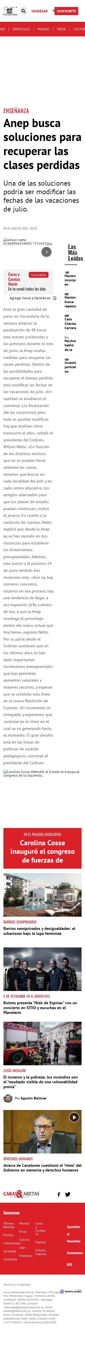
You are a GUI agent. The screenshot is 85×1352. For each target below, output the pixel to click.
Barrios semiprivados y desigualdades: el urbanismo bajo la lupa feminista (39, 931)
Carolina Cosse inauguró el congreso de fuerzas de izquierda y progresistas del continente (42, 864)
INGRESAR (40, 11)
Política (8, 1235)
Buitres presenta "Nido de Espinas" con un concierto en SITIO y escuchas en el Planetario (40, 1007)
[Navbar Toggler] (13, 11)
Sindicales (21, 29)
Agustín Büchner (34, 1098)
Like (22, 1248)
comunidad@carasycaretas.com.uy (24, 1307)
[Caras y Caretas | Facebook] (59, 1194)
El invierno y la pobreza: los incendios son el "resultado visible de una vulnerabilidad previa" (40, 1082)
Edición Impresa (40, 1252)
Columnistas (11, 1243)
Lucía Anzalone (14, 1070)
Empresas (25, 1256)
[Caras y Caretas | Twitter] (67, 1194)
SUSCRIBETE (66, 11)
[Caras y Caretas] (21, 1197)
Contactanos (75, 1252)
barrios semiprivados (20, 922)
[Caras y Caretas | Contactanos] (76, 1194)
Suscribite (38, 275)
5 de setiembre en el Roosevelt (26, 996)
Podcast (40, 1242)
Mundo (43, 29)
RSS (69, 1264)
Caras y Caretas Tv (40, 1228)
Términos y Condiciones (17, 1284)
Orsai (61, 29)
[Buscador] (23, 11)
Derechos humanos (18, 1158)
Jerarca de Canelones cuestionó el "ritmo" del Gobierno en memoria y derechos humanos (42, 1168)
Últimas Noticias (9, 1225)
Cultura (24, 1239)
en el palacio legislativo (42, 834)
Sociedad (9, 1251)
